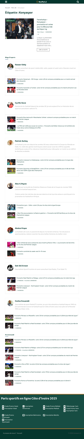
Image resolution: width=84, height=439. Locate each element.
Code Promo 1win (72, 408)
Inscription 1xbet (10, 408)
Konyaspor (21, 8)
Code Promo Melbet (52, 406)
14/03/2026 (20, 247)
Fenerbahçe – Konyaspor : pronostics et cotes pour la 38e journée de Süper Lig (45, 24)
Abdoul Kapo (21, 228)
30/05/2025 (49, 32)
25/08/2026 (18, 366)
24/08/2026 (18, 328)
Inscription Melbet (52, 408)
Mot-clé (13, 8)
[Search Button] (78, 2)
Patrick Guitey (21, 141)
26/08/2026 (20, 290)
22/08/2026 (18, 383)
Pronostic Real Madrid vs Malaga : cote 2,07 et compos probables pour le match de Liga (45, 278)
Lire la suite (44, 49)
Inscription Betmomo (33, 415)
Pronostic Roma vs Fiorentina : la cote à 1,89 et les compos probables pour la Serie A (42, 380)
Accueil (7, 8)
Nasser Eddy (20, 65)
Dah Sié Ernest (21, 266)
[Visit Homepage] (42, 2)
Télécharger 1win (72, 406)
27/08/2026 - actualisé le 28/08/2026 (27, 280)
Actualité (11, 20)
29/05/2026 (20, 92)
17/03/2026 (20, 207)
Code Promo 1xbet (11, 406)
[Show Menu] (6, 2)
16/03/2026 (20, 130)
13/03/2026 (20, 254)
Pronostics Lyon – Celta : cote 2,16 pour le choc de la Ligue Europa (38, 205)
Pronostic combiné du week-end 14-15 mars (31, 251)
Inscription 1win (72, 411)
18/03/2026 (20, 121)
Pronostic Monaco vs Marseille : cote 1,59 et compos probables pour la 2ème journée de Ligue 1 (46, 316)
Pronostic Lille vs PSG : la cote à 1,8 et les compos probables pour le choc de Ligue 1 (42, 364)
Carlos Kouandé (22, 301)
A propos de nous (9, 433)
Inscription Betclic (52, 415)
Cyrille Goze (20, 103)
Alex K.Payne (40, 32)
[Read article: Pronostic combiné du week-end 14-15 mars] (11, 253)
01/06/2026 (20, 83)
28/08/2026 (18, 318)
